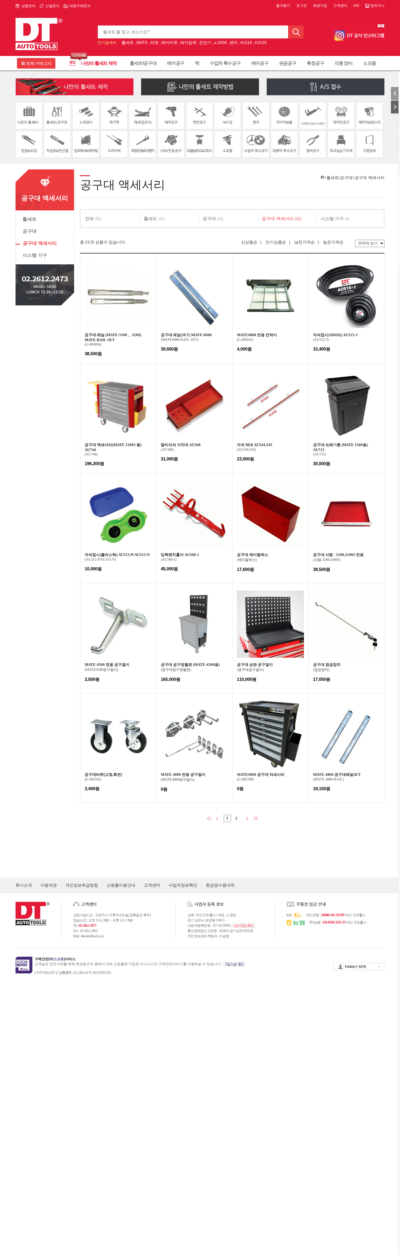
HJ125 (261, 42)
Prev (379, 26)
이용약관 (48, 885)
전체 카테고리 (39, 63)
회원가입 (320, 6)
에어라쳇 (169, 42)
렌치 (234, 42)
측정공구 (315, 63)
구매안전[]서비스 (55, 959)
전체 (93, 218)
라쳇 (154, 42)
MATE (142, 42)
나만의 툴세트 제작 (99, 63)
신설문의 (52, 6)
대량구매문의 (79, 6)
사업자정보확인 (183, 885)
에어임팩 (188, 42)
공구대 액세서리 (40, 243)
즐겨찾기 (283, 6)
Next (382, 26)
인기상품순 (276, 242)
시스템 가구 (35, 255)
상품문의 (28, 6)
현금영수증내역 (220, 885)
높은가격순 (333, 242)
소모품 (369, 63)
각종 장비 (343, 63)
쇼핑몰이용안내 (121, 885)
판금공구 (287, 63)
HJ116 (246, 42)
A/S (356, 6)
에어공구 (175, 63)
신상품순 (249, 242)
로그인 (301, 6)
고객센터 (340, 6)
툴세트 (128, 42)
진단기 (205, 42)
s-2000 (220, 42)
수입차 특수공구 (225, 63)
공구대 (30, 231)
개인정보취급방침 (81, 885)
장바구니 (377, 6)
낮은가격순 (304, 242)
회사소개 (24, 885)
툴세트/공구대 (143, 63)
